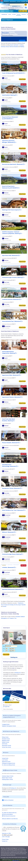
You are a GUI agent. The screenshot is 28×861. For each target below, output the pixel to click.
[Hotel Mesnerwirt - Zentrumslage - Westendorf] (14, 457)
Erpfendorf (16, 45)
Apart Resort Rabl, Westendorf (10, 255)
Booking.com (13, 788)
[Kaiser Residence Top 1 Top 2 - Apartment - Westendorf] (14, 503)
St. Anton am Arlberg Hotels (8, 765)
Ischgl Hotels (5, 758)
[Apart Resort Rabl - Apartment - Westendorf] (14, 248)
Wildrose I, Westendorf (8, 532)
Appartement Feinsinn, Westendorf (11, 397)
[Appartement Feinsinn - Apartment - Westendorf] (14, 390)
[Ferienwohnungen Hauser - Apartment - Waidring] (14, 547)
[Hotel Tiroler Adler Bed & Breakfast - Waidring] (14, 412)
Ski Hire (14, 14)
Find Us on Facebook (8, 800)
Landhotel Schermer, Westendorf (10, 299)
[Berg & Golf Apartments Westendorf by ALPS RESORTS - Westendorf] (14, 179)
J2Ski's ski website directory (9, 812)
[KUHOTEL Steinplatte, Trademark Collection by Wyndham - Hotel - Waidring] (14, 224)
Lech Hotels (5, 760)
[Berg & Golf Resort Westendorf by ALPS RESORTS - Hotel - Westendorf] (14, 110)
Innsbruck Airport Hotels (7, 776)
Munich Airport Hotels (7, 777)
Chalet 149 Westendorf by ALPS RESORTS (12, 73)
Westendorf (5, 33)
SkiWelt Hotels (5, 742)
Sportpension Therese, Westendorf (11, 488)
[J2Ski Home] (3, 4)
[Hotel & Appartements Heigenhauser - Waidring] (14, 344)
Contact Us (4, 841)
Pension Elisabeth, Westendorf (10, 442)
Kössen (7, 46)
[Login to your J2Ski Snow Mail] (14, 695)
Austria (7, 11)
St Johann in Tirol (12, 618)
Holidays (23, 14)
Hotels (2, 11)
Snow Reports (13, 1)
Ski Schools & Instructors (9, 816)
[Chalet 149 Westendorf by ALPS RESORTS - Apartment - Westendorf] (14, 66)
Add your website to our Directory (10, 818)
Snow (9, 14)
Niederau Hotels (6, 740)
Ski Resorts (6, 1)
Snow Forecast (4, 604)
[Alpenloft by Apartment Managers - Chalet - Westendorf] (14, 133)
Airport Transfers (22, 604)
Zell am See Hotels (6, 747)
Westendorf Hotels (6, 745)
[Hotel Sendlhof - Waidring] (14, 88)
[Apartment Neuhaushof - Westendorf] (14, 582)
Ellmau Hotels (5, 737)
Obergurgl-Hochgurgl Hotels (8, 763)
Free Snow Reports (12, 702)
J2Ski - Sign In (23, 11)
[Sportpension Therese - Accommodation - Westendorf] (14, 481)
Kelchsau (3, 46)
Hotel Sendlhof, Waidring (8, 95)
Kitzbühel (18, 616)
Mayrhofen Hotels (6, 761)
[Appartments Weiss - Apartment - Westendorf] (14, 368)
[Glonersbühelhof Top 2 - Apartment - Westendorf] (14, 314)
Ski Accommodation (8, 814)
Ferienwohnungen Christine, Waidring (12, 277)
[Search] (25, 5)
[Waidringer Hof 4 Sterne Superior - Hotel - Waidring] (14, 202)
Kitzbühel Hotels (6, 738)
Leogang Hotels (5, 724)
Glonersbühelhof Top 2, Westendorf (11, 321)
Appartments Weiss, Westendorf (10, 375)
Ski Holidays (11, 604)
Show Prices (22, 79)
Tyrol (11, 11)
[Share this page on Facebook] (25, 8)
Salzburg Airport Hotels (7, 779)
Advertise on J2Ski (6, 833)
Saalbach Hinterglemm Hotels (9, 726)
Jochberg (21, 45)
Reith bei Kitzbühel (14, 46)
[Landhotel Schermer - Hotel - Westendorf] (14, 292)
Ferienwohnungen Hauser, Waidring (11, 554)
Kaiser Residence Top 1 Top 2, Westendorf (13, 510)
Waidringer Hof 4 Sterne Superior (10, 210)
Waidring (22, 46)
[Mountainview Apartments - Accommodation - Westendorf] (14, 157)
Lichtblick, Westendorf (8, 567)
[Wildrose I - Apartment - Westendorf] (14, 525)
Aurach (11, 45)
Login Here (6, 706)
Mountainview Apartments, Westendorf (12, 164)
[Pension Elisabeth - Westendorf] (14, 435)
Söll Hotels (4, 743)
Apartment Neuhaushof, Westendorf (11, 589)
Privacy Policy (5, 839)
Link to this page (6, 836)
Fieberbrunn (4, 14)
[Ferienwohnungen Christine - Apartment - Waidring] (14, 270)
